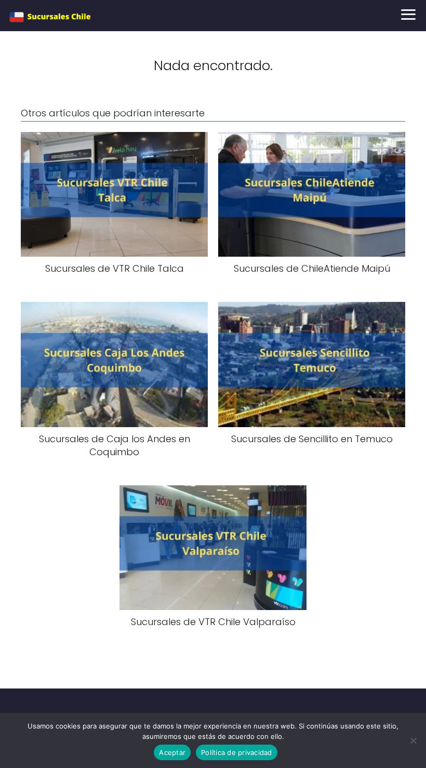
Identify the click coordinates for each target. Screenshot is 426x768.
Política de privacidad (236, 752)
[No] (413, 740)
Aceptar (172, 752)
